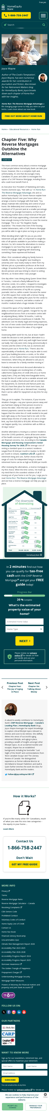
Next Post (34, 683)
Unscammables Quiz (10, 940)
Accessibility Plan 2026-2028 (13, 952)
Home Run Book (9, 932)
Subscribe (10, 1080)
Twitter (4, 1012)
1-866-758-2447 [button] (18, 15)
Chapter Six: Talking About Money (34, 689)
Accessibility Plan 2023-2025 (13, 948)
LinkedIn (19, 1012)
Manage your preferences (35, 1106)
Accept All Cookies (13, 1106)
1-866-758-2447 (24, 847)
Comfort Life (26, 454)
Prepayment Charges (10, 972)
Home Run (35, 129)
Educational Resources (19, 129)
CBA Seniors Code (9, 911)
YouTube (24, 1012)
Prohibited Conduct (10, 915)
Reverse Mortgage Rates (12, 899)
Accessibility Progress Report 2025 (16, 960)
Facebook (9, 1012)
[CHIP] (12, 7)
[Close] (45, 1094)
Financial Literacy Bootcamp (14, 936)
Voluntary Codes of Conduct (13, 919)
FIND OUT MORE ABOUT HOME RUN (23, 116)
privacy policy (23, 1090)
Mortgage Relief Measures (13, 980)
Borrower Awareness (10, 964)
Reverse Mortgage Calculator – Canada (18, 903)
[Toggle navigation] (43, 15)
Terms (4, 895)
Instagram (14, 1012)
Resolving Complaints (11, 907)
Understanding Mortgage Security (16, 976)
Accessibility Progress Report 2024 (16, 956)
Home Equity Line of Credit (13, 923)
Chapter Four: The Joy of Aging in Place (15, 689)
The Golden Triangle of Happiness (16, 968)
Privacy (5, 891)
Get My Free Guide (24, 864)
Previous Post (15, 683)
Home (4, 129)
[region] (24, 1102)
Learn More (8, 829)
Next (23, 641)
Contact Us (6, 928)
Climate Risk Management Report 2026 (18, 944)
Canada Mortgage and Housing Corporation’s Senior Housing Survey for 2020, (24, 443)
